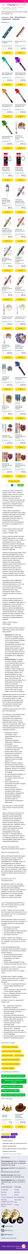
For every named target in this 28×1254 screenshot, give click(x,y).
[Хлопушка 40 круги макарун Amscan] (7, 309)
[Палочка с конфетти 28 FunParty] (7, 399)
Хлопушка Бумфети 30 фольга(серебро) (15, 931)
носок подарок (19, 1055)
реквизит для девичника (9, 1146)
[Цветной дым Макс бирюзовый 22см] (7, 64)
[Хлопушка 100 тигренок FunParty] (7, 428)
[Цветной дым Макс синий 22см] (20, 369)
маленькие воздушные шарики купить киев (14, 1143)
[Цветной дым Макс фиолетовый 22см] (20, 64)
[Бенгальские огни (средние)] (7, 32)
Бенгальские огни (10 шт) (11, 934)
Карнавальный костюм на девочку (12, 1086)
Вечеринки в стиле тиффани (10, 1090)
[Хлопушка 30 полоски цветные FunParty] (20, 457)
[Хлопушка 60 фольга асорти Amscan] (7, 338)
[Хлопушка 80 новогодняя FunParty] (7, 368)
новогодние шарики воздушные (10, 859)
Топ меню (14, 1134)
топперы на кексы (7, 1140)
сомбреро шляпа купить (9, 1151)
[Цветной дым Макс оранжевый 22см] (7, 96)
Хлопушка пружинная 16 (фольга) (13, 932)
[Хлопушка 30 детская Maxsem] (20, 222)
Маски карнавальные (10, 852)
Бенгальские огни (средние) (12, 927)
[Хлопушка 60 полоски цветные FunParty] (20, 428)
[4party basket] (24, 4)
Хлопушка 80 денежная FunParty (13, 954)
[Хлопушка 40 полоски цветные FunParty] (7, 457)
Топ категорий (6, 1134)
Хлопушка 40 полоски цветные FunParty (15, 964)
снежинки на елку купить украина (11, 1154)
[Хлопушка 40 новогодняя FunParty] (20, 399)
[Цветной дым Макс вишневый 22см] (20, 96)
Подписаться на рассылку (8, 1238)
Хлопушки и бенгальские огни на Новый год (14, 13)
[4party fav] (21, 4)
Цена (11, 17)
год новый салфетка (8, 1068)
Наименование (6, 19)
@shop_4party (8, 1226)
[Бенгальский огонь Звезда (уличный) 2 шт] (20, 159)
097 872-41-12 (8, 1230)
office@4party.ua (8, 1234)
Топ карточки (5, 1136)
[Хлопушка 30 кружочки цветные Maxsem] (20, 280)
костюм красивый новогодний (10, 1064)
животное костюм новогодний (10, 1059)
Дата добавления (20, 17)
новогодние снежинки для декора (12, 815)
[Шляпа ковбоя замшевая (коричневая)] (20, 1107)
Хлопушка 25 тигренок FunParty (13, 956)
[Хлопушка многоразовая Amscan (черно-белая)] (7, 191)
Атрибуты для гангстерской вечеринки (13, 1095)
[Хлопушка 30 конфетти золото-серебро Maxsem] (7, 222)
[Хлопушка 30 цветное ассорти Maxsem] (7, 280)
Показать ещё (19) (14, 481)
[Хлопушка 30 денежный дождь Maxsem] (7, 251)
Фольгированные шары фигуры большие (14, 1081)
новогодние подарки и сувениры (14, 696)
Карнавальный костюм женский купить (13, 1076)
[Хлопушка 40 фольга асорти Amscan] (20, 128)
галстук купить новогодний (9, 1047)
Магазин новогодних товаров (9, 856)
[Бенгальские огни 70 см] (20, 32)
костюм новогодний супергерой (11, 1051)
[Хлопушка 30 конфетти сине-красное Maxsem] (20, 191)
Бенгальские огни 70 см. (11, 929)
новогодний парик (7, 1055)
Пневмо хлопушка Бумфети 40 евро (14, 962)
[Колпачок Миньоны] (7, 1107)
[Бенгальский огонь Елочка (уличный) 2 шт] (7, 159)
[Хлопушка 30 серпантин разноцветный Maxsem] (20, 251)
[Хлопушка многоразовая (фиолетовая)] (20, 338)
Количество (16, 19)
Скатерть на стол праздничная (8, 879)
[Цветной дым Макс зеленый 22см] (7, 128)
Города (13, 1136)
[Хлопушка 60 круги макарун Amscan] (20, 309)
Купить (7, 53)
